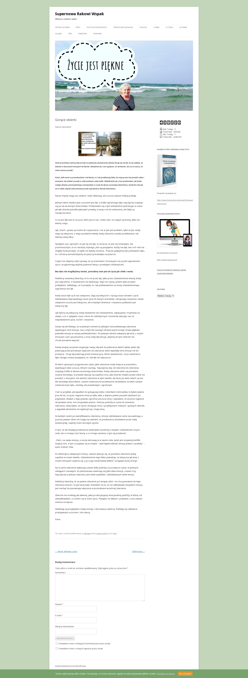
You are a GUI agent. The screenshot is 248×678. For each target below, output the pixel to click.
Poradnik (97, 33)
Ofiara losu (138, 551)
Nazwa (59, 604)
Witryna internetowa (64, 626)
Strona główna (62, 27)
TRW (70, 33)
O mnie (156, 27)
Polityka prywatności (97, 27)
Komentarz (60, 572)
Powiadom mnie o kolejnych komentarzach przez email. (85, 643)
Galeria (58, 33)
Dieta (78, 27)
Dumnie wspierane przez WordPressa (70, 666)
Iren (115, 533)
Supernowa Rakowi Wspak (79, 13)
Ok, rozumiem (185, 673)
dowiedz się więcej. (166, 673)
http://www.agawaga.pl (167, 259)
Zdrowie (87, 533)
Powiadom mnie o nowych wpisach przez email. (81, 648)
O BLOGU (143, 27)
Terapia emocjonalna (123, 27)
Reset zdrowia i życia (66, 551)
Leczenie (183, 27)
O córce (169, 27)
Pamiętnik (82, 33)
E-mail (59, 615)
